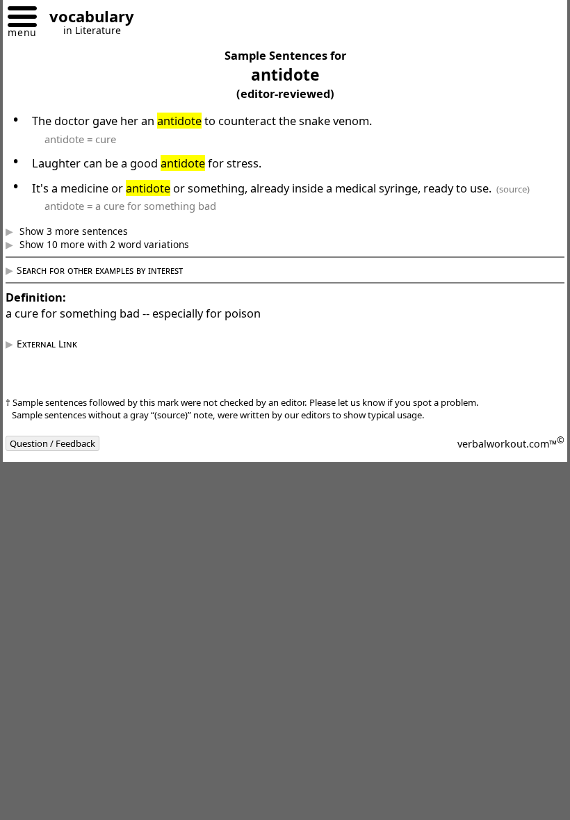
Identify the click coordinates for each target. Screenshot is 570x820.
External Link (57, 343)
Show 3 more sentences (82, 231)
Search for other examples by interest (110, 270)
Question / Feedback (63, 443)
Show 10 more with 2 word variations (113, 244)
